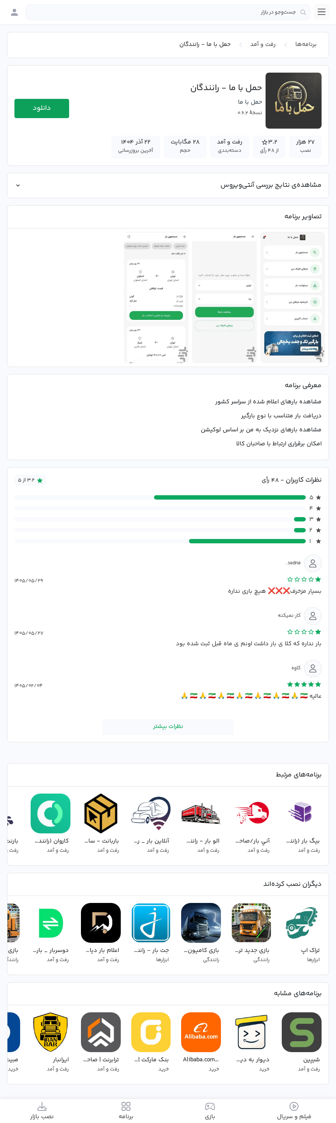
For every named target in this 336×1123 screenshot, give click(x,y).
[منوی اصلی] (321, 12)
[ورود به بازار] (14, 12)
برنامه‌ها (306, 44)
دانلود (42, 108)
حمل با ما (250, 102)
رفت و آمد (263, 44)
